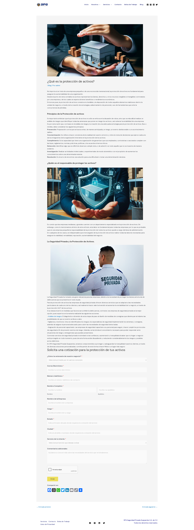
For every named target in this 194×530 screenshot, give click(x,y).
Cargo (50, 409)
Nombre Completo (55, 386)
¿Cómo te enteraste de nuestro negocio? (64, 356)
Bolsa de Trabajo (130, 4)
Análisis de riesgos (55, 316)
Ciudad (50, 429)
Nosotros (94, 4)
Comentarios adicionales (57, 449)
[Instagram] (151, 5)
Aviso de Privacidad (47, 524)
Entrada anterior (44, 507)
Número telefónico (55, 376)
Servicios (106, 4)
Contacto (118, 4)
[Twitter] (157, 5)
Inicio (86, 4)
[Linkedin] (154, 5)
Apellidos (101, 394)
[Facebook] (148, 5)
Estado (50, 419)
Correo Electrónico (55, 366)
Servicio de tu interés (56, 439)
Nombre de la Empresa (56, 399)
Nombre (50, 394)
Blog (141, 4)
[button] (99, 4)
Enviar (53, 479)
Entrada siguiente (149, 507)
